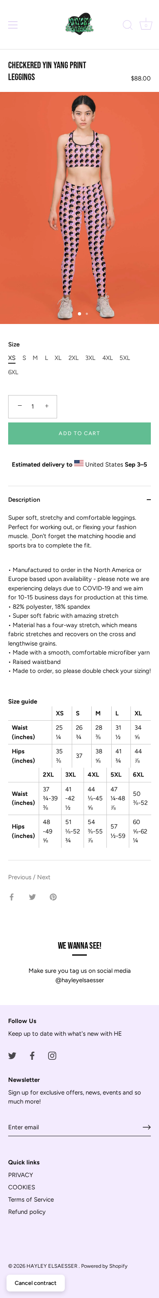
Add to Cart (79, 433)
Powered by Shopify (104, 1266)
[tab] (79, 686)
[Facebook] (32, 1055)
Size (14, 344)
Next (44, 877)
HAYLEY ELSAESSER (52, 1266)
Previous (20, 877)
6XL (13, 372)
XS (11, 358)
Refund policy (27, 1211)
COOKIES (21, 1187)
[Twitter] (12, 1055)
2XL (73, 358)
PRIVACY (20, 1175)
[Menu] (13, 25)
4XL (107, 358)
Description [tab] (24, 499)
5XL (124, 358)
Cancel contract (36, 1283)
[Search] (128, 26)
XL (58, 358)
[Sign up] (147, 1127)
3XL (90, 358)
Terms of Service (31, 1199)
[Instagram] (52, 1055)
